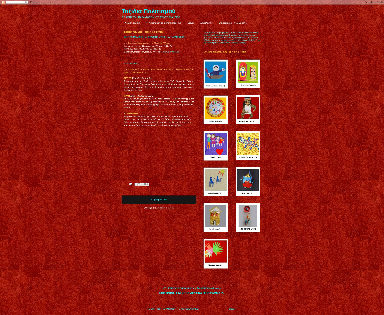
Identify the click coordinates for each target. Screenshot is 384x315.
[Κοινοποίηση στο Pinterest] (147, 184)
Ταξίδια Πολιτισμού (149, 11)
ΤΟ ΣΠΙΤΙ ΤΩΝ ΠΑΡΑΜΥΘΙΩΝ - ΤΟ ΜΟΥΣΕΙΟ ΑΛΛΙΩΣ (151, 17)
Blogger (232, 309)
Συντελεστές (206, 23)
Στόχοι (191, 23)
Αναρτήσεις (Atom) (165, 208)
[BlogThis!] (138, 184)
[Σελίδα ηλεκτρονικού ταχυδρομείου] (130, 184)
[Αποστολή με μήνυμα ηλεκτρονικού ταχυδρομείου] (136, 184)
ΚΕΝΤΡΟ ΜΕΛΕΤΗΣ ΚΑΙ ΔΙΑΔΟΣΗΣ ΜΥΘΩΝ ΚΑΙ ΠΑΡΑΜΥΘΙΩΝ (154, 37)
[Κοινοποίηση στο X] (141, 184)
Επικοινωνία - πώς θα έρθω (233, 23)
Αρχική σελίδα (132, 23)
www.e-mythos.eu (171, 52)
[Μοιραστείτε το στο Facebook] (144, 184)
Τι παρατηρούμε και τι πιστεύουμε (163, 23)
